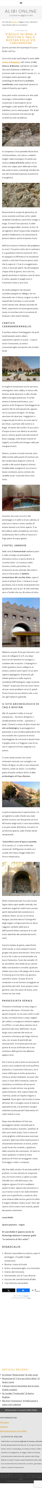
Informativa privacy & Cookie (13, 1431)
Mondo (14, 22)
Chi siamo (4, 1422)
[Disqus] (21, 1333)
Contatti (4, 1426)
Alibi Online (21, 11)
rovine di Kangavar (10, 62)
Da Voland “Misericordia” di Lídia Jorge (20, 1374)
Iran (29, 1298)
